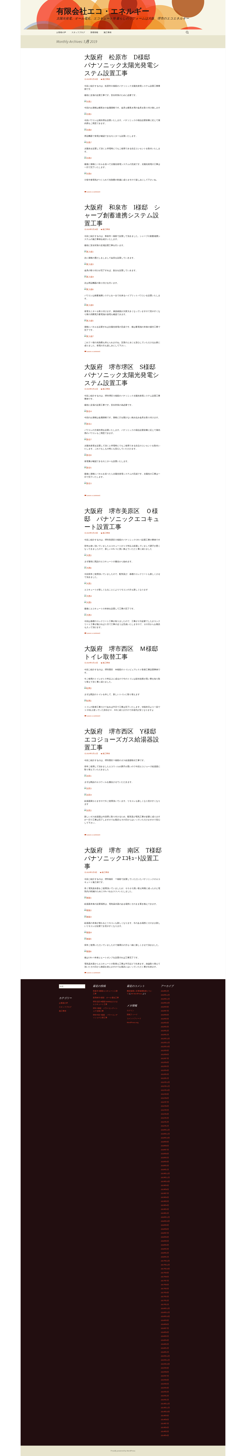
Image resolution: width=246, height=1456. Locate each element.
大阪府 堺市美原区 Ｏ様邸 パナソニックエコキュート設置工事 (121, 519)
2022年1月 (165, 1078)
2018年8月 (165, 1229)
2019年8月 (165, 1189)
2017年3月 (165, 1296)
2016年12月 (165, 1308)
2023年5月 (165, 1019)
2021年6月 (165, 1106)
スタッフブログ (78, 32)
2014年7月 (165, 1423)
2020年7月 (165, 1150)
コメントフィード (134, 1018)
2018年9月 (165, 1225)
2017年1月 (165, 1304)
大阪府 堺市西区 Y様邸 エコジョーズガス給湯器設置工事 (123, 739)
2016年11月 (165, 1312)
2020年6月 (165, 1153)
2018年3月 (165, 1249)
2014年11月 (165, 1407)
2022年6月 (165, 1062)
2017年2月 (165, 1300)
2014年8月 (165, 1419)
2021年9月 (165, 1094)
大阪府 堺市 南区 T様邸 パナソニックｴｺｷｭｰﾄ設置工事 (126, 858)
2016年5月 (165, 1336)
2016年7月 (165, 1328)
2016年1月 (165, 1352)
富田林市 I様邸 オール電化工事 (106, 997)
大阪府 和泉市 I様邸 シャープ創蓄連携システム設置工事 (122, 215)
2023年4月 (165, 1023)
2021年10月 (165, 1090)
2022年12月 (165, 1038)
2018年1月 (165, 1257)
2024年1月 (165, 991)
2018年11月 (165, 1217)
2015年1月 (165, 1400)
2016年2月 (165, 1348)
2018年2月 (165, 1253)
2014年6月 (165, 1427)
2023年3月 (165, 1026)
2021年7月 (165, 1102)
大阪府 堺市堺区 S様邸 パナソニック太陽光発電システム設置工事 (123, 375)
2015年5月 (165, 1384)
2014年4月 (165, 1435)
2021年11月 (165, 1086)
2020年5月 (165, 1157)
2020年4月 (165, 1161)
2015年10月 (165, 1364)
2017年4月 (165, 1292)
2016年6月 (165, 1332)
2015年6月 (165, 1380)
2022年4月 (165, 1070)
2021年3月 (165, 1118)
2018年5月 (165, 1241)
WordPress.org (133, 1022)
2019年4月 (165, 1205)
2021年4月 (165, 1114)
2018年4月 (165, 1245)
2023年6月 (165, 1015)
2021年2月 (165, 1122)
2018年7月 (165, 1233)
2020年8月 (165, 1146)
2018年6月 (165, 1237)
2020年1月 (165, 1169)
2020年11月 (165, 1134)
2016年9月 (165, 1320)
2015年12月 (165, 1356)
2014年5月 (165, 1431)
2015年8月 (165, 1372)
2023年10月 (165, 1003)
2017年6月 (165, 1284)
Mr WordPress (136, 993)
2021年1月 (165, 1126)
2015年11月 (165, 1360)
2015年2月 (165, 1396)
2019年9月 (165, 1185)
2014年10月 (165, 1411)
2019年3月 (165, 1209)
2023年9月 (165, 1007)
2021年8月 (165, 1098)
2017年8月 (165, 1277)
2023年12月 (165, 995)
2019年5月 (165, 1201)
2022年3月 (165, 1074)
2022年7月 (165, 1058)
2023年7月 (165, 1011)
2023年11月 (165, 999)
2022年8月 (165, 1054)
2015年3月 (165, 1392)
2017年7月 (165, 1280)
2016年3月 (165, 1344)
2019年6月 (165, 1197)
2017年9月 (165, 1273)
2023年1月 (165, 1034)
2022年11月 (165, 1042)
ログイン (130, 1010)
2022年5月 (165, 1066)
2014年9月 (165, 1415)
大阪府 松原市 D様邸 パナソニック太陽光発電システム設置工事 (121, 65)
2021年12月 (165, 1082)
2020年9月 (165, 1142)
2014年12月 (165, 1403)
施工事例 (107, 32)
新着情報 (94, 32)
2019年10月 (165, 1181)
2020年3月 (165, 1165)
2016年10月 (165, 1316)
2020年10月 (165, 1138)
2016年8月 (165, 1324)
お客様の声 (61, 32)
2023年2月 (165, 1030)
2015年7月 (165, 1376)
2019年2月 (165, 1213)
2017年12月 (165, 1261)
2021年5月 (165, 1110)
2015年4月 (165, 1388)
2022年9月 (165, 1050)
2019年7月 (165, 1193)
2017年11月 (165, 1265)
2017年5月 (165, 1288)
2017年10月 (165, 1269)
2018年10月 (165, 1221)
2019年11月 (165, 1177)
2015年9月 (165, 1368)
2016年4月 (165, 1340)
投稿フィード (132, 1014)
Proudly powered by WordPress (123, 1451)
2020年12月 (165, 1130)
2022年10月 (165, 1046)
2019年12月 (165, 1173)
